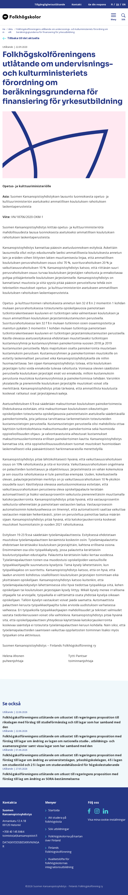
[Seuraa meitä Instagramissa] (97, 811)
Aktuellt (10, 31)
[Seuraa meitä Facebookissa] (89, 811)
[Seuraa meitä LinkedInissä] (105, 811)
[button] (89, 811)
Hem (3, 31)
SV (117, 4)
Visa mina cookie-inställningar (107, 819)
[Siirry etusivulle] (21, 16)
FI (112, 4)
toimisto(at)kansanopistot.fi (19, 835)
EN (124, 4)
